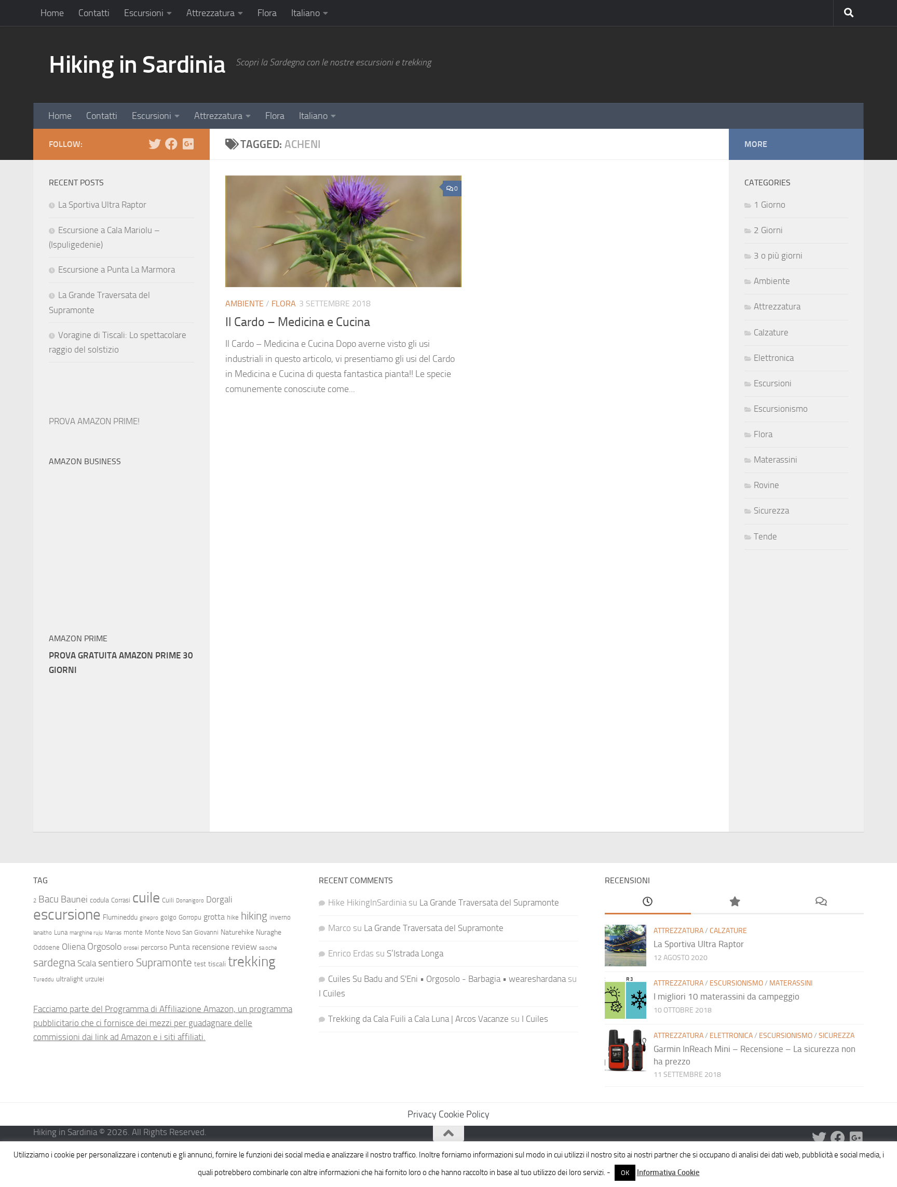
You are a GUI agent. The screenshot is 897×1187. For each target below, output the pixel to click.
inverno (280, 917)
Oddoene (46, 947)
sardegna (54, 962)
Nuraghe (268, 932)
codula (99, 900)
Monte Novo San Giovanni (182, 932)
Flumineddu (120, 917)
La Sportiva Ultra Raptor (102, 204)
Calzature (771, 332)
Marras (113, 932)
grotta (214, 917)
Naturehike (237, 932)
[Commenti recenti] (821, 902)
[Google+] (188, 144)
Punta (179, 947)
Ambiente (244, 303)
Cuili (168, 900)
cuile (146, 897)
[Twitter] (154, 144)
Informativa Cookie (668, 1172)
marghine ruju (86, 932)
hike (233, 917)
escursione (67, 915)
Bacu (48, 899)
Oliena (73, 946)
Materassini (775, 459)
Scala (86, 963)
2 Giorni (768, 230)
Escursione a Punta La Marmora (116, 269)
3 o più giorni (778, 255)
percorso (154, 947)
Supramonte (164, 962)
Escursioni (144, 13)
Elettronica (774, 358)
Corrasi (120, 900)
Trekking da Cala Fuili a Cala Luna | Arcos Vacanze (418, 1019)
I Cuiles (332, 993)
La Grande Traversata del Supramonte (489, 902)
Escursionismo (781, 408)
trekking (252, 961)
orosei (131, 948)
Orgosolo (104, 946)
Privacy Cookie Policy (448, 1114)
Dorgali (219, 899)
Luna (60, 932)
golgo (168, 917)
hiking (254, 915)
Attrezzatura (210, 13)
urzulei (94, 979)
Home (52, 13)
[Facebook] (171, 144)
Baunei (74, 899)
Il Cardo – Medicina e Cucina (297, 322)
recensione (210, 947)
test (200, 964)
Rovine (766, 485)
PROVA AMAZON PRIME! (94, 421)
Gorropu (190, 917)
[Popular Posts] (734, 902)
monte (133, 932)
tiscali (217, 964)
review (244, 946)
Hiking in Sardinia (137, 64)
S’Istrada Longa (415, 953)
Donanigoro (190, 900)
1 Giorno (769, 204)
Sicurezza (771, 510)
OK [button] (625, 1173)
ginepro (149, 917)
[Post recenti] (648, 902)
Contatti (94, 13)
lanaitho (42, 932)
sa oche (268, 948)
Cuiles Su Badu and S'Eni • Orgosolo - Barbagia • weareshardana (447, 979)
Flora (267, 13)
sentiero (116, 963)
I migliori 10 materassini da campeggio (726, 996)
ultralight (69, 979)
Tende (765, 536)
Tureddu (43, 979)
